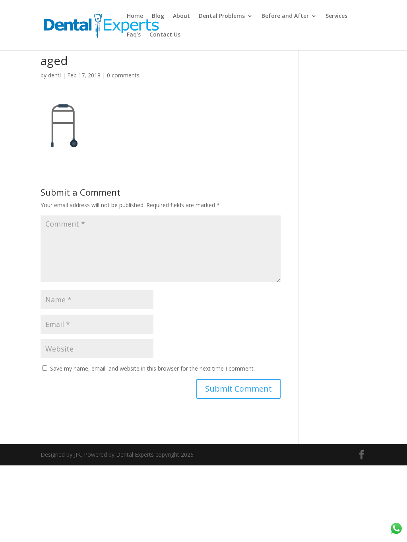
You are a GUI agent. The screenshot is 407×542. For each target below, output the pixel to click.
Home (135, 16)
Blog (158, 16)
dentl (54, 75)
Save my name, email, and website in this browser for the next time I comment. (152, 368)
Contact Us (164, 35)
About (181, 16)
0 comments (123, 75)
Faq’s (134, 35)
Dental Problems (222, 16)
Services (336, 16)
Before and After (285, 16)
